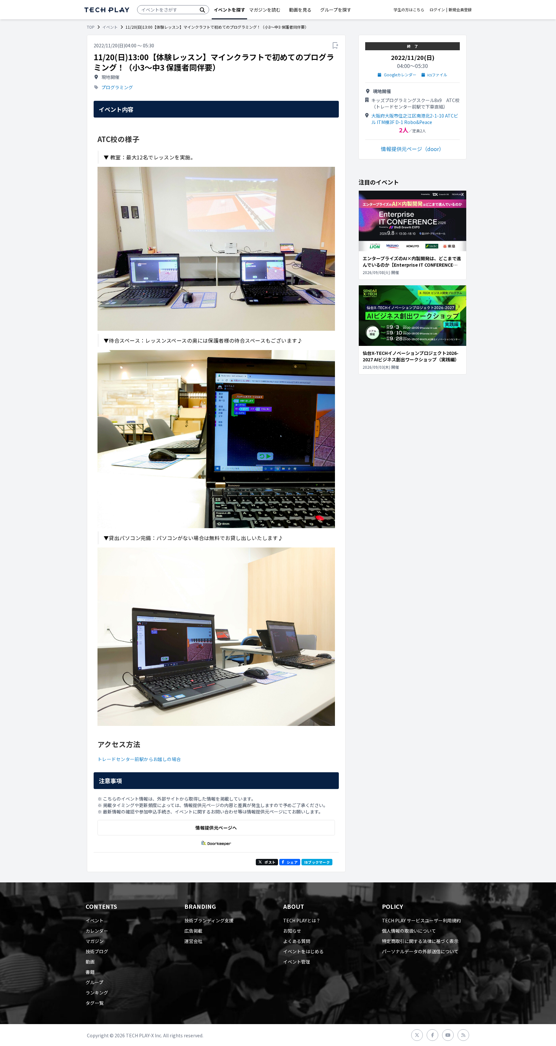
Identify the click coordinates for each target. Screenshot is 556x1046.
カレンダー (97, 930)
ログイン (437, 9)
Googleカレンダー (400, 74)
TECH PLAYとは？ (301, 920)
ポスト (269, 862)
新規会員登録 (460, 9)
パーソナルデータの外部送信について (420, 951)
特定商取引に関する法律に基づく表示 (420, 941)
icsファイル (437, 74)
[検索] (202, 10)
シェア (292, 862)
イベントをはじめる (303, 951)
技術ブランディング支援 (209, 920)
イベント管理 (296, 961)
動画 (90, 961)
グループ (94, 982)
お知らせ (292, 930)
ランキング (97, 992)
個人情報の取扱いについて (409, 930)
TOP (91, 27)
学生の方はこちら (409, 9)
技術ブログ (97, 951)
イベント (110, 27)
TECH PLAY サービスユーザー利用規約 (421, 920)
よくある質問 (296, 941)
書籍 (90, 972)
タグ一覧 (95, 1003)
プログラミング (117, 87)
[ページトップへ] (106, 9)
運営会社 (193, 941)
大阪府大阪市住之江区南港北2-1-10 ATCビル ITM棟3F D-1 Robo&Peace (414, 118)
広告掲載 (193, 930)
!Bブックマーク (317, 862)
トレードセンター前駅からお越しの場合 (139, 759)
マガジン (95, 941)
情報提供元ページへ (216, 827)
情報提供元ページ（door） (412, 149)
